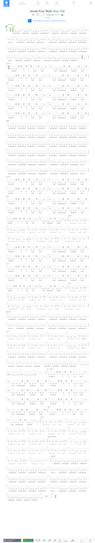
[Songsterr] (6, 3)
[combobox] (40, 15)
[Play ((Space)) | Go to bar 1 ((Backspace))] (25, 540)
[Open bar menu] (49, 33)
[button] (6, 26)
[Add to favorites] (33, 15)
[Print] (62, 15)
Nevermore (47, 17)
